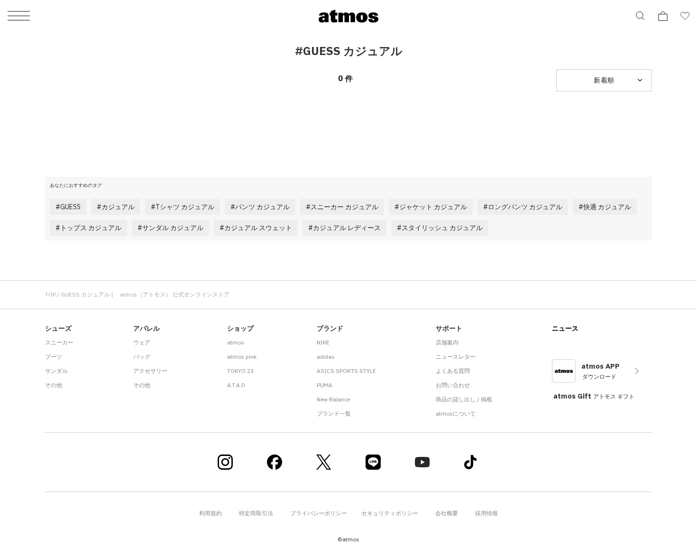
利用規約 (210, 513)
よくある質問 (453, 370)
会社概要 (446, 513)
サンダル (56, 370)
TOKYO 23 (240, 370)
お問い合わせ (453, 385)
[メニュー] (19, 16)
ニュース (565, 328)
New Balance (333, 399)
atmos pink (242, 356)
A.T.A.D (236, 385)
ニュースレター (456, 356)
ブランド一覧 (334, 413)
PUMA (324, 385)
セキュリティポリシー (389, 513)
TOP (50, 294)
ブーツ (53, 356)
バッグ (141, 356)
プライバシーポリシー (318, 513)
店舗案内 (447, 342)
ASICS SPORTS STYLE (346, 370)
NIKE (323, 342)
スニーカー (59, 342)
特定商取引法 (256, 513)
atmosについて (456, 413)
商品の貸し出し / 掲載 (464, 399)
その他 (53, 385)
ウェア (141, 342)
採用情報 (486, 513)
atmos (235, 342)
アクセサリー (150, 370)
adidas (326, 356)
